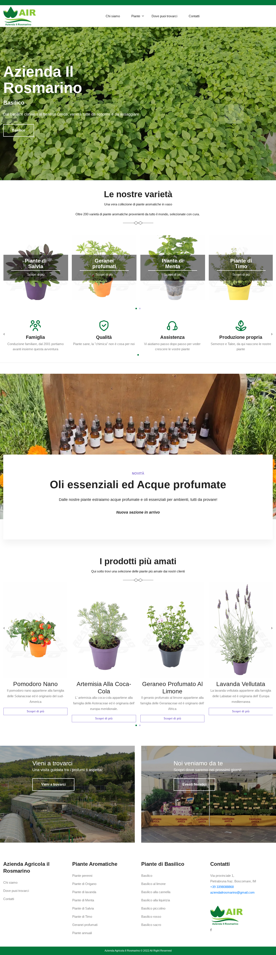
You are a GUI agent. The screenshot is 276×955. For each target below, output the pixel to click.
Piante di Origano (84, 884)
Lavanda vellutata (172, 684)
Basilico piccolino (153, 908)
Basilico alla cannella (155, 892)
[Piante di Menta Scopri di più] (104, 302)
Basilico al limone (153, 884)
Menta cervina (240, 684)
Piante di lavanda (84, 892)
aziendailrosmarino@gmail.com (232, 892)
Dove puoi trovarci (164, 16)
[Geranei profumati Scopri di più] (35, 302)
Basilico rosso (151, 916)
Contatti (194, 16)
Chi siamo (113, 16)
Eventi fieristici (194, 784)
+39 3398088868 (222, 887)
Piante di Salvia (83, 908)
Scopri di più (35, 718)
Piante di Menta (83, 900)
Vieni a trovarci (53, 784)
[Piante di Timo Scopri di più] (172, 302)
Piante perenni (82, 875)
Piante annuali (82, 933)
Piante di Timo (82, 916)
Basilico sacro (151, 925)
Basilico (146, 875)
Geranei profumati (84, 925)
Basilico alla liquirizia (155, 900)
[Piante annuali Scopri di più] (241, 302)
